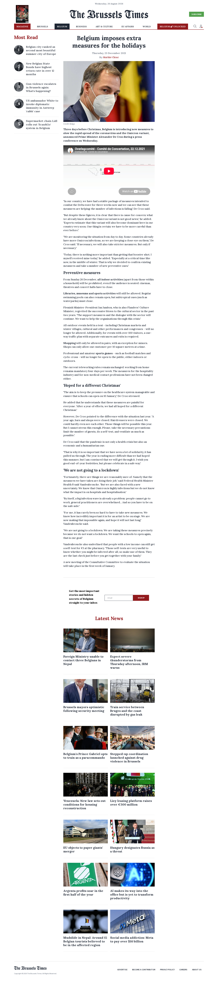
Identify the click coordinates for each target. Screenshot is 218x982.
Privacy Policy (167, 969)
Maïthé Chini (111, 57)
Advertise (122, 969)
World (147, 26)
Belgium (62, 26)
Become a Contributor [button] (143, 969)
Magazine (22, 26)
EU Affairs (127, 26)
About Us (197, 969)
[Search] (195, 27)
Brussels (42, 26)
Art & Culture (104, 26)
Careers (183, 969)
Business (81, 26)
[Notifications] (201, 27)
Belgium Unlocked (173, 26)
